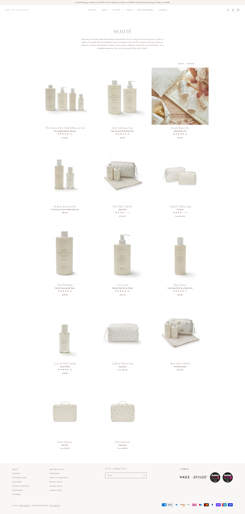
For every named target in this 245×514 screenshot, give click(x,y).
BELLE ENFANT (24, 506)
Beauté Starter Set (180, 129)
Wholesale (54, 473)
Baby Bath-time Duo (122, 129)
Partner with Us (57, 469)
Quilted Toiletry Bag (180, 208)
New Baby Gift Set (122, 208)
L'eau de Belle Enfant (65, 365)
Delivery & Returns (21, 486)
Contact (16, 473)
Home (129, 10)
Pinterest (16, 494)
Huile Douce (180, 286)
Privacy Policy (56, 482)
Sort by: (181, 64)
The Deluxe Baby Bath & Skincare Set (65, 129)
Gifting (116, 10)
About (15, 469)
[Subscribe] (143, 475)
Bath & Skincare (145, 10)
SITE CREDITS (55, 506)
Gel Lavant (122, 286)
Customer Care (19, 478)
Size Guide (17, 482)
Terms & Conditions (58, 478)
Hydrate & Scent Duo (65, 208)
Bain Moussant (65, 286)
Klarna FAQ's (55, 490)
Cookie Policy (55, 486)
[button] (104, 10)
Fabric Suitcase (65, 443)
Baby (104, 10)
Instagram (17, 490)
